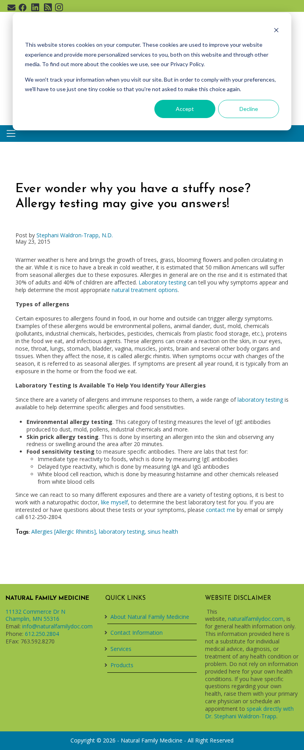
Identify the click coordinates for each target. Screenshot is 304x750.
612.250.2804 (42, 633)
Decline (248, 108)
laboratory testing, (123, 531)
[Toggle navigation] (11, 133)
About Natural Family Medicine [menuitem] (149, 616)
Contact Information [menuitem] (136, 632)
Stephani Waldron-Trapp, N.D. (74, 235)
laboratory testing (260, 399)
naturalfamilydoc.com (255, 618)
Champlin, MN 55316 (32, 618)
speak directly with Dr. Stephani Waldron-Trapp (249, 712)
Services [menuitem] (120, 649)
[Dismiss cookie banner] (276, 30)
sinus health (163, 531)
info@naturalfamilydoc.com (57, 626)
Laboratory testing (162, 282)
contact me (220, 509)
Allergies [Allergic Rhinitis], (65, 531)
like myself (114, 502)
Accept (185, 108)
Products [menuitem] (121, 665)
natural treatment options (145, 290)
